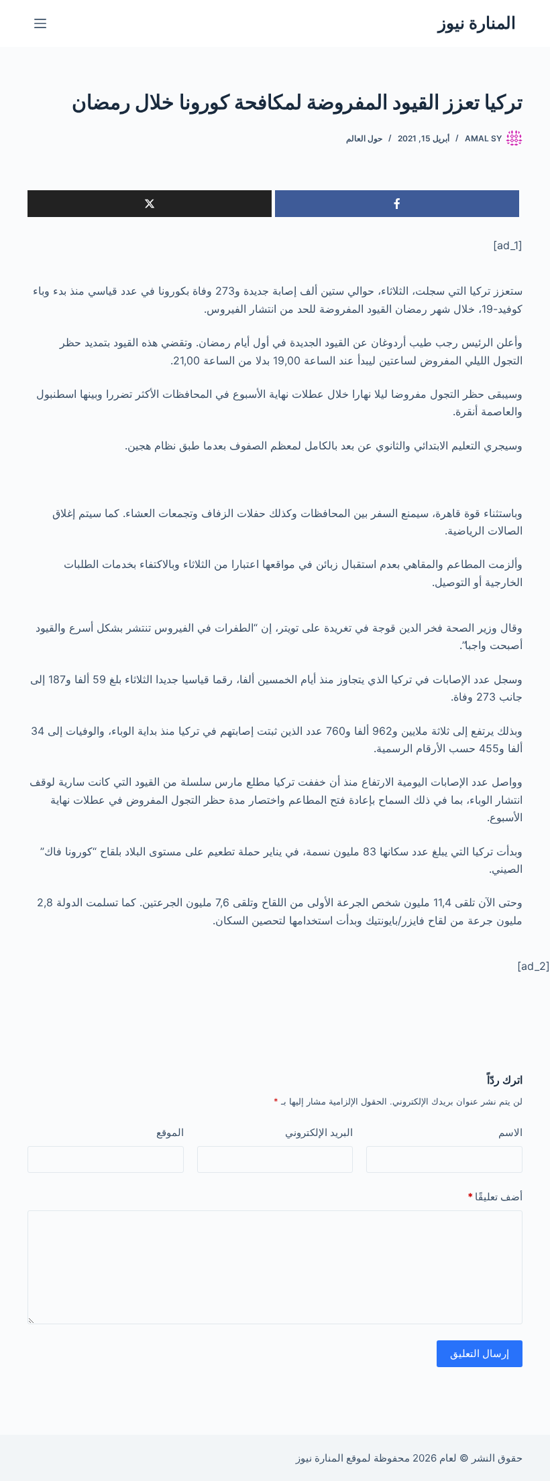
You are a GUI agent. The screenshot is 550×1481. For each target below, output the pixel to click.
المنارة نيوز (477, 23)
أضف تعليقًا (495, 1196)
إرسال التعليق (479, 1353)
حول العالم (364, 138)
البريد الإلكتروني (319, 1132)
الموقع (170, 1132)
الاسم (510, 1132)
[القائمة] (40, 23)
